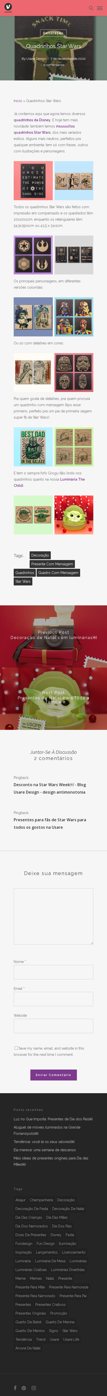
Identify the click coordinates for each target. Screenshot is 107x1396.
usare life (71, 1339)
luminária (23, 1261)
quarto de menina (60, 1322)
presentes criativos (50, 1305)
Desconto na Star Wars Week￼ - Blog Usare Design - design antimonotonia (50, 788)
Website (20, 1015)
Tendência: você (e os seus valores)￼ (44, 1142)
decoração (40, 555)
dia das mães (57, 1217)
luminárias (78, 1261)
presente (65, 1278)
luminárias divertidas (68, 1270)
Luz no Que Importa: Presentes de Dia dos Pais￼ (53, 1119)
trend (41, 1339)
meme (20, 1278)
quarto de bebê (28, 1322)
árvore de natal (28, 1348)
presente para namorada (68, 1287)
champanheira (41, 1200)
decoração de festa (31, 1209)
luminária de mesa (50, 1261)
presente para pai (73, 1296)
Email (19, 989)
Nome (20, 962)
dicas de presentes (30, 1235)
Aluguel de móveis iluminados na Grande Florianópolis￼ (47, 1130)
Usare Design (36, 59)
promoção (58, 1313)
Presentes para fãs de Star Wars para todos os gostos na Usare (50, 823)
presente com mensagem (52, 564)
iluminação (67, 1244)
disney (56, 1235)
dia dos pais (62, 1226)
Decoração (53, 33)
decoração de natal (68, 1209)
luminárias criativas (31, 1270)
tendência (23, 1339)
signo (53, 1331)
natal (50, 1278)
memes (36, 1278)
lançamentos (47, 1252)
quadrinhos (24, 573)
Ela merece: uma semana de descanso (45, 1150)
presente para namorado (35, 1296)
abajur (20, 1200)
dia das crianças (28, 1217)
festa (70, 1235)
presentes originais (30, 1313)
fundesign (23, 1244)
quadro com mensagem (58, 573)
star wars (23, 581)
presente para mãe (30, 1287)
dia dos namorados (31, 1226)
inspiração (23, 1252)
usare (54, 1339)
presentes (23, 1305)
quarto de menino (30, 1331)
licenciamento (74, 1252)
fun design (46, 1244)
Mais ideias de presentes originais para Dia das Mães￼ (51, 1161)
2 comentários (53, 65)
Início (18, 101)
